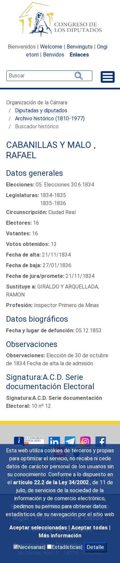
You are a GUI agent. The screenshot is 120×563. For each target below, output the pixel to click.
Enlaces (79, 55)
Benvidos (53, 55)
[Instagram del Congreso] (86, 441)
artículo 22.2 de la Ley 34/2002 (51, 482)
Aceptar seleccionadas (38, 527)
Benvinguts (80, 47)
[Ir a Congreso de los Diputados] (60, 19)
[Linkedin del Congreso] (55, 441)
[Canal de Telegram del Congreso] (70, 441)
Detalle (95, 547)
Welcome (51, 47)
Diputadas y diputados (41, 110)
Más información (60, 535)
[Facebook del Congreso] (101, 441)
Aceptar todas (90, 527)
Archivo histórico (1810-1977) (50, 118)
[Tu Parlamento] (29, 441)
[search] (49, 75)
